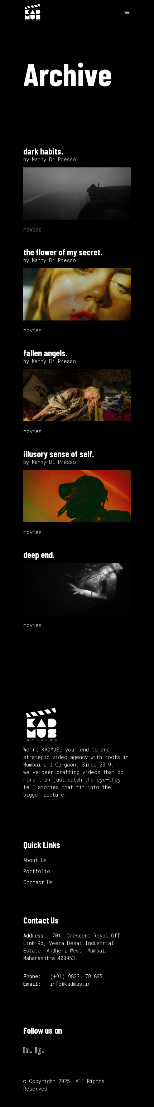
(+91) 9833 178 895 (77, 976)
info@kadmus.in (70, 983)
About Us (35, 860)
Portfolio (36, 871)
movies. (33, 229)
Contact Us (38, 882)
